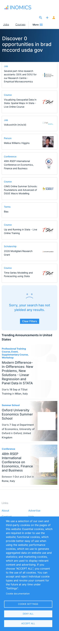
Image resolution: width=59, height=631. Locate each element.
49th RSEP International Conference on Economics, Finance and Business (19, 165)
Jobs (6, 24)
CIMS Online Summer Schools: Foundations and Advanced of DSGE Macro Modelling (20, 190)
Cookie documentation (18, 593)
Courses (20, 24)
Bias (6, 211)
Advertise (34, 510)
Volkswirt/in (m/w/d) (15, 124)
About (5, 510)
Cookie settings (28, 604)
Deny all (28, 613)
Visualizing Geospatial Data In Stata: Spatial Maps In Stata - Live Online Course (20, 103)
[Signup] (53, 17)
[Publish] (47, 17)
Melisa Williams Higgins (17, 143)
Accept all (28, 623)
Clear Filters (29, 321)
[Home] (18, 7)
